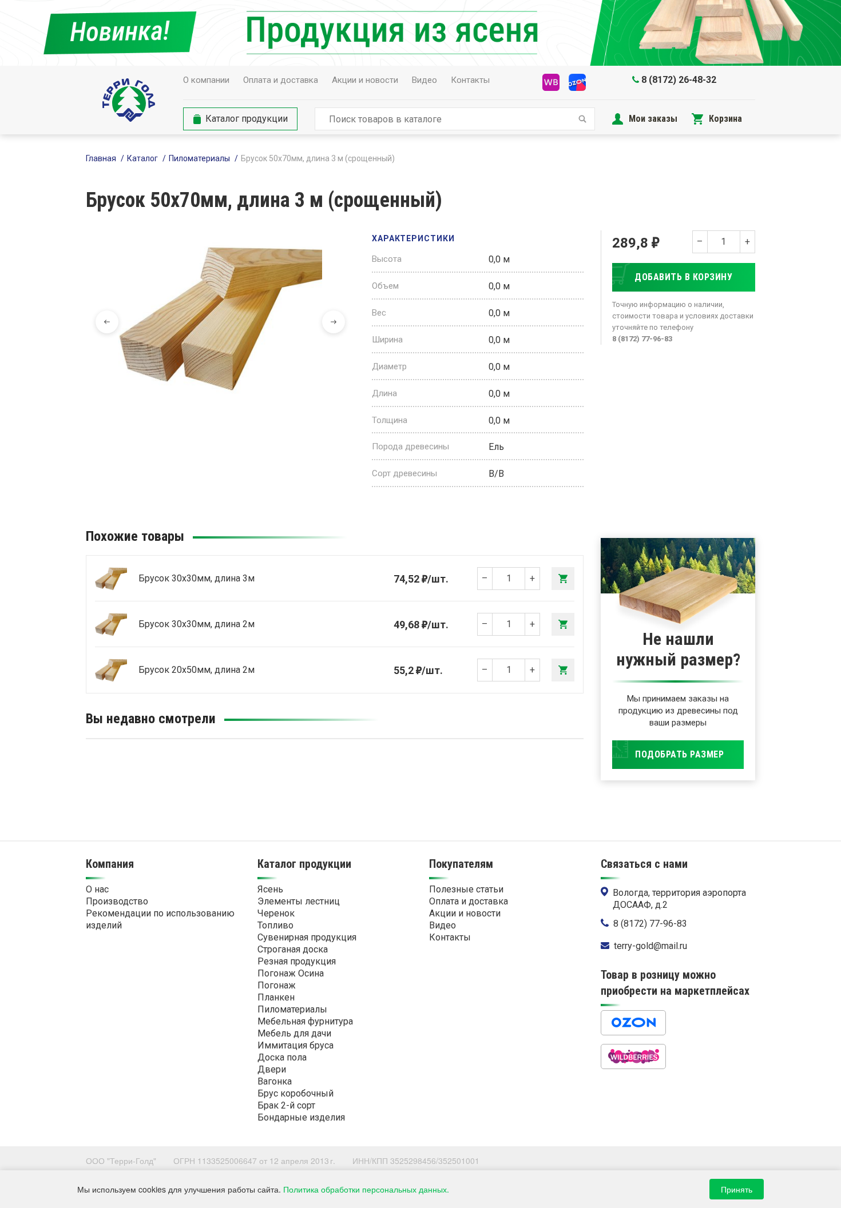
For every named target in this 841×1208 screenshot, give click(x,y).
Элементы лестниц (298, 901)
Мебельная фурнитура (305, 1021)
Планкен (276, 997)
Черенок (276, 913)
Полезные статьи (466, 889)
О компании (206, 80)
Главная (101, 158)
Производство (117, 901)
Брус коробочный (295, 1093)
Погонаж (276, 985)
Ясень (270, 889)
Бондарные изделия (301, 1117)
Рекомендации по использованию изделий (160, 919)
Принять (736, 1189)
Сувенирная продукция (306, 937)
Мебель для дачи (294, 1033)
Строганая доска (292, 949)
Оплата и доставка (280, 80)
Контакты (470, 80)
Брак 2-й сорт (286, 1105)
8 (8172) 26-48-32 (678, 79)
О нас (97, 889)
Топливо (275, 925)
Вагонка (274, 1081)
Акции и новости (365, 80)
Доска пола (282, 1057)
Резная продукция (296, 961)
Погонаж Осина (290, 973)
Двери (271, 1069)
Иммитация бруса (295, 1045)
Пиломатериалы (199, 158)
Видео (424, 80)
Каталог (142, 158)
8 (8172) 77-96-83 (650, 923)
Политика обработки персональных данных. (366, 1189)
